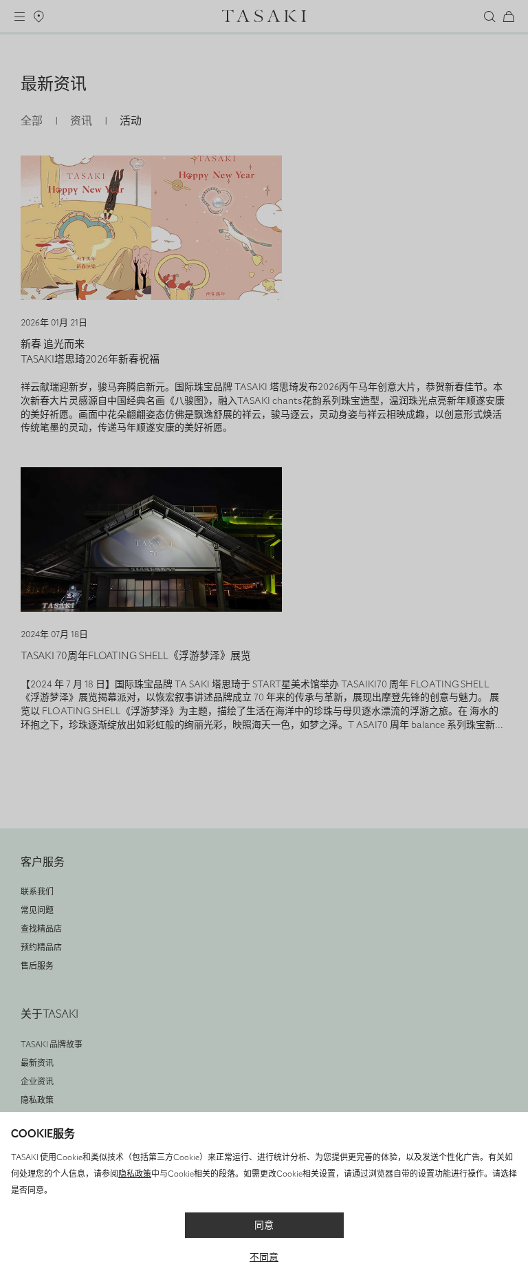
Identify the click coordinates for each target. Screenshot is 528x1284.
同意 (264, 1225)
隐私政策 (134, 1174)
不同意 (264, 1257)
